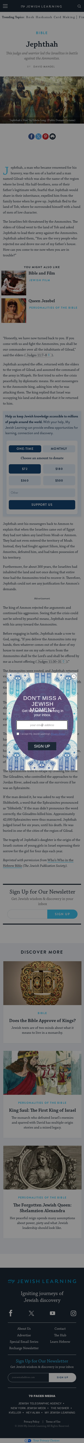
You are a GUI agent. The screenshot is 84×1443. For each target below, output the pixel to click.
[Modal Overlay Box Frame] (42, 721)
